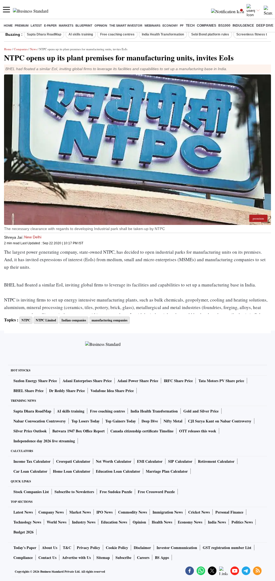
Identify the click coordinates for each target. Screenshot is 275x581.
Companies (206, 25)
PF (182, 25)
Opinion (101, 25)
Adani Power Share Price (137, 380)
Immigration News (168, 512)
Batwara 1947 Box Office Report (78, 431)
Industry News (83, 522)
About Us (49, 547)
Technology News (27, 522)
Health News (162, 522)
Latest (36, 25)
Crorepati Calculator (73, 461)
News (33, 49)
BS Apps (162, 557)
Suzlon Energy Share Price (35, 380)
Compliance (23, 557)
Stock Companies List (31, 491)
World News (56, 522)
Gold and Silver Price (201, 411)
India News (217, 522)
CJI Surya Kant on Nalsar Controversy (219, 421)
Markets (66, 25)
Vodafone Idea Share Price (112, 390)
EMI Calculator (149, 461)
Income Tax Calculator (31, 461)
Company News (51, 512)
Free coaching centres (117, 34)
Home (8, 25)
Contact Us (47, 557)
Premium (21, 25)
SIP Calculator (180, 461)
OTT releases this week (197, 431)
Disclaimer (142, 547)
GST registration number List (227, 547)
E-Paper (50, 25)
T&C (67, 547)
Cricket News (199, 512)
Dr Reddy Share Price (67, 390)
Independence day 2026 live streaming (44, 441)
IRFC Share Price (178, 380)
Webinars (152, 25)
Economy (170, 25)
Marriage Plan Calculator (167, 471)
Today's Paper (24, 547)
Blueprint (83, 25)
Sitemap (103, 557)
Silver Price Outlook (30, 431)
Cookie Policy (117, 547)
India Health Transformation (163, 34)
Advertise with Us (76, 557)
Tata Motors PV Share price (221, 380)
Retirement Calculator (216, 461)
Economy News (190, 522)
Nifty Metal (173, 421)
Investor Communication (177, 547)
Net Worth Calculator (113, 461)
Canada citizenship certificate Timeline (141, 431)
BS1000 (224, 25)
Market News (80, 512)
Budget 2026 (23, 532)
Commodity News (132, 512)
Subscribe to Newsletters (74, 491)
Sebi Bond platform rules (210, 34)
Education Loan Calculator (118, 471)
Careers (143, 557)
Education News (114, 522)
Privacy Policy (88, 547)
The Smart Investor (125, 25)
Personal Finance (229, 512)
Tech (190, 25)
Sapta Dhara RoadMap (44, 34)
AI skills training (80, 34)
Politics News (242, 522)
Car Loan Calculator (30, 471)
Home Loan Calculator (71, 471)
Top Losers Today (85, 421)
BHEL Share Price (28, 390)
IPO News (104, 512)
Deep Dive (264, 25)
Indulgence (243, 25)
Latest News (23, 512)
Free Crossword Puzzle (156, 491)
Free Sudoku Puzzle (116, 491)
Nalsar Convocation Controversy (39, 421)
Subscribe (123, 557)
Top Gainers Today (120, 421)
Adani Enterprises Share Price (87, 380)
